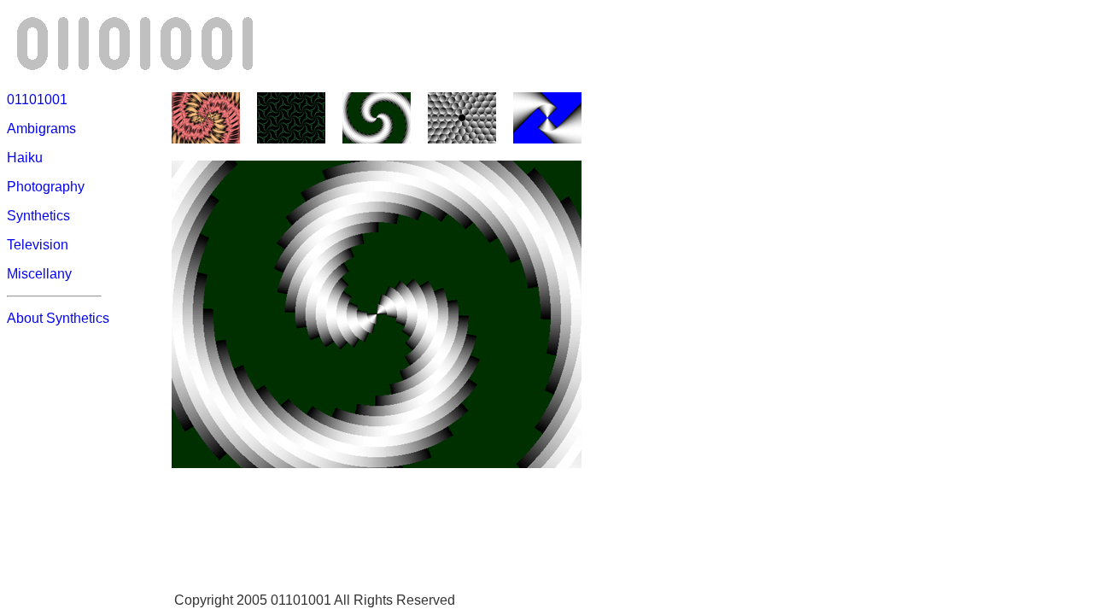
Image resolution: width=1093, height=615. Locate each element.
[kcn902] (377, 139)
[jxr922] (206, 139)
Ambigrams (41, 128)
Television (37, 244)
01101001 (37, 99)
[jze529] (291, 139)
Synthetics (38, 215)
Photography (46, 186)
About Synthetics (58, 318)
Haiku (25, 157)
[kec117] (462, 139)
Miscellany (39, 273)
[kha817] (547, 139)
